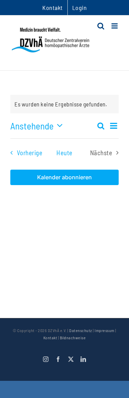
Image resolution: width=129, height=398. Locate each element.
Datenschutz (80, 330)
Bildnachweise (73, 337)
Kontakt (50, 337)
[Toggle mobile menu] (115, 26)
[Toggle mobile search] (101, 26)
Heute (64, 153)
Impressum (105, 330)
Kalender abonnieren (64, 177)
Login (79, 7)
